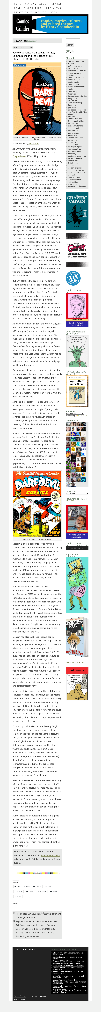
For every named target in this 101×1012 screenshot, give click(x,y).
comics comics (73, 82)
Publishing (21, 936)
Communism (52, 925)
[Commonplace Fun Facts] (83, 454)
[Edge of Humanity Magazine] (68, 454)
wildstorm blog (74, 184)
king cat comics (74, 128)
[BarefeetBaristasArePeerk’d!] (73, 424)
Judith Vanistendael (75, 126)
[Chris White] (78, 474)
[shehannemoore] (78, 454)
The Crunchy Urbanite (76, 172)
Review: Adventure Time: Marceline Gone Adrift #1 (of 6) (69, 987)
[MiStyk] (78, 429)
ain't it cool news (75, 66)
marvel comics (73, 133)
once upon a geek (75, 146)
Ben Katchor (73, 68)
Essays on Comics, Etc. (30, 12)
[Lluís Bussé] (68, 459)
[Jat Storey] (73, 449)
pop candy (72, 153)
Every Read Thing (75, 102)
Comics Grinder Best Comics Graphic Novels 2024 (67, 968)
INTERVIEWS (53, 8)
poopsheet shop (74, 151)
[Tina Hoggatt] (73, 444)
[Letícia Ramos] (68, 429)
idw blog (71, 116)
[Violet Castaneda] (83, 464)
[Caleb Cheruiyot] (73, 439)
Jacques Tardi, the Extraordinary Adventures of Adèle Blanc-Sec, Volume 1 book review (69, 982)
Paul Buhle (33, 143)
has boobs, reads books (77, 110)
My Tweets (70, 500)
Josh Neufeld (73, 123)
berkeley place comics (77, 70)
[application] (77, 548)
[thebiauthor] (68, 479)
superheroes (33, 936)
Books (23, 925)
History (19, 932)
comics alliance (74, 79)
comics (42, 925)
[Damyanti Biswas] (73, 429)
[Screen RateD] (83, 469)
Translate (83, 415)
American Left (50, 921)
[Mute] (82, 548)
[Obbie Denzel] (83, 424)
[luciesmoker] (73, 479)
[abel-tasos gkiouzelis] (83, 479)
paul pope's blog (74, 149)
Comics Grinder (20, 996)
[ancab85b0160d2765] (73, 434)
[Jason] (73, 484)
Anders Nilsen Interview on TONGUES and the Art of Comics (68, 972)
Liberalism (29, 932)
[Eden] (83, 444)
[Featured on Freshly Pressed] (73, 285)
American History (34, 921)
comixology (72, 91)
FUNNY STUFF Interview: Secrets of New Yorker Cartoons (69, 991)
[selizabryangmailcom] (68, 439)
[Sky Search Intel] (68, 424)
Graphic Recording (28, 8)
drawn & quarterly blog (77, 96)
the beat (71, 165)
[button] (77, 522)
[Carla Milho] (78, 424)
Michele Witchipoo (75, 137)
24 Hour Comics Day (76, 61)
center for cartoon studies (75, 74)
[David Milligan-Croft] (73, 469)
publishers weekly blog (77, 156)
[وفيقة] (78, 439)
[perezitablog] (83, 439)
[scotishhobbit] (78, 434)
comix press (72, 89)
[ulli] (78, 479)
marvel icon (72, 135)
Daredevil (20, 928)
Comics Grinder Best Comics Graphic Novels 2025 (67, 958)
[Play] (68, 548)
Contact (57, 4)
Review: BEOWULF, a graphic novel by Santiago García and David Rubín (68, 962)
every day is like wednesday (74, 99)
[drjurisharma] (68, 434)
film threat (72, 105)
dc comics (72, 94)
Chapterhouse (19, 156)
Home (18, 4)
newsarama (72, 140)
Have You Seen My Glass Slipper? (77, 113)
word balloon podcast (77, 186)
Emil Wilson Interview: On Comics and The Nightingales (68, 977)
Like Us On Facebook (24, 949)
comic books (32, 925)
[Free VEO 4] (68, 449)
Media (38, 932)
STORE (55, 12)
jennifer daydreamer (76, 118)
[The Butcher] (83, 429)
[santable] (73, 459)
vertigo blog (73, 182)
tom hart (71, 175)
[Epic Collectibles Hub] (83, 434)
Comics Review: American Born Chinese (68, 965)
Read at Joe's (73, 160)
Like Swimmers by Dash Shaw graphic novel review (68, 954)
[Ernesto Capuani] (83, 459)
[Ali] (78, 444)
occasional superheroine (73, 143)
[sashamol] (68, 474)
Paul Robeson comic (50, 855)
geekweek (72, 107)
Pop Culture (47, 932)
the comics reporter (76, 170)
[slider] (85, 548)
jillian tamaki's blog (76, 121)
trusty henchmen (74, 179)
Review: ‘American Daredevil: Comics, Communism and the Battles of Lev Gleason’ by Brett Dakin (34, 56)
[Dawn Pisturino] (68, 444)
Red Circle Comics (75, 163)
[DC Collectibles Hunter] (83, 449)
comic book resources (76, 77)
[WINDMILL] (78, 464)
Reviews (30, 4)
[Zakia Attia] (83, 474)
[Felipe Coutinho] (78, 459)
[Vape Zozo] (68, 464)
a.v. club (71, 63)
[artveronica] (73, 474)
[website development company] (73, 464)
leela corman (73, 130)
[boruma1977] (78, 469)
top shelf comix (74, 177)
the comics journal (75, 168)
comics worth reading (76, 86)
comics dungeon (74, 84)
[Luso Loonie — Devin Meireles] (78, 449)
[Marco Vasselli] (73, 454)
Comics (31, 913)
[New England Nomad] (68, 484)
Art (17, 925)
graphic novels (49, 928)
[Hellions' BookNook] (68, 469)
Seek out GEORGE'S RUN (76, 662)
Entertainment (33, 928)
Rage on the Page (75, 158)
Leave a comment (52, 913)
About (43, 4)
